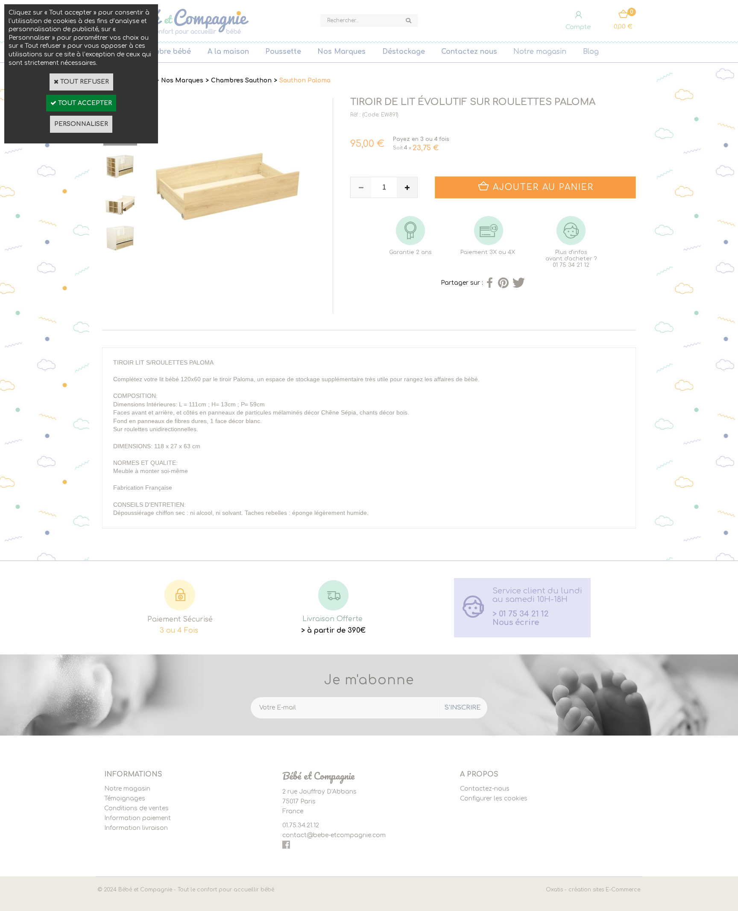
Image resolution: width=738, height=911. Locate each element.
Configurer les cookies (493, 798)
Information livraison (136, 828)
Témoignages (124, 798)
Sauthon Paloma (305, 80)
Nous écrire (515, 622)
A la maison (228, 51)
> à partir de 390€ (333, 630)
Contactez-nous (485, 788)
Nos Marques (341, 51)
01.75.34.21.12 (300, 825)
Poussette (283, 51)
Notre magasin (539, 51)
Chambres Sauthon (241, 80)
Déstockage (403, 51)
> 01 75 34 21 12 (520, 614)
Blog (591, 51)
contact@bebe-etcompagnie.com (334, 835)
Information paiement (137, 818)
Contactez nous (469, 51)
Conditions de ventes (136, 808)
